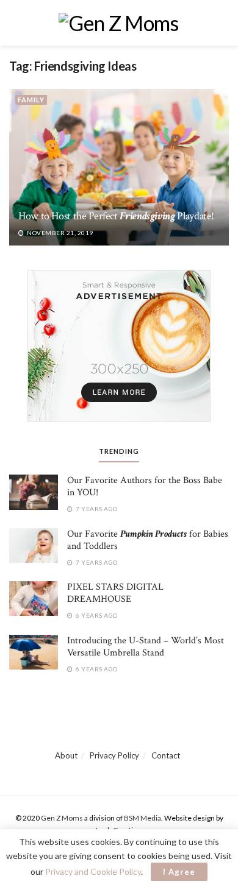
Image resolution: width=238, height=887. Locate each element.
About (66, 755)
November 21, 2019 (59, 232)
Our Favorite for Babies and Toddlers (147, 540)
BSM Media (142, 817)
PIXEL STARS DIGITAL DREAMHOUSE (115, 593)
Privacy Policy (114, 755)
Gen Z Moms (62, 817)
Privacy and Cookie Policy (93, 871)
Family (31, 100)
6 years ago (96, 615)
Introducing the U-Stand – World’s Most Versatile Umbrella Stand (145, 646)
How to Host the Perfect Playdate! (116, 216)
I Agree (179, 872)
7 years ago (96, 508)
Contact (165, 755)
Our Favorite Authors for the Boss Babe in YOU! (144, 486)
